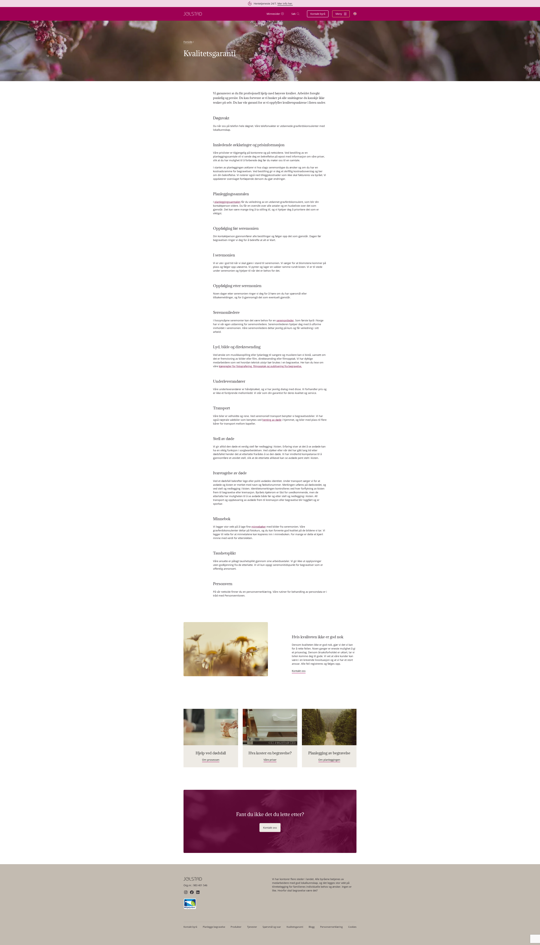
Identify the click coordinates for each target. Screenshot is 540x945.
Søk (293, 13)
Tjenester (252, 926)
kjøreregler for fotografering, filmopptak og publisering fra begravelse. (260, 366)
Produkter (236, 926)
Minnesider (273, 13)
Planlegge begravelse (214, 926)
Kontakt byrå (317, 13)
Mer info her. (285, 3)
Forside (188, 42)
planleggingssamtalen (227, 202)
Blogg (312, 926)
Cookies (352, 926)
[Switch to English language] (354, 13)
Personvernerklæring (331, 926)
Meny (339, 13)
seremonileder (285, 320)
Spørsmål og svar (272, 926)
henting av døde (271, 419)
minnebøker (258, 526)
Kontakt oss (299, 671)
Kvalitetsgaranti (295, 926)
